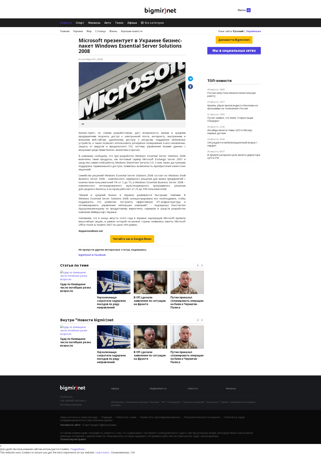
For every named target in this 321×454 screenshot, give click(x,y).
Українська (253, 31)
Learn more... (102, 452)
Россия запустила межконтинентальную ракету (231, 94)
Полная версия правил (73, 439)
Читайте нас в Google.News (132, 239)
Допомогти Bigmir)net (234, 40)
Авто (107, 23)
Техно (119, 23)
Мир (89, 31)
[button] (198, 265)
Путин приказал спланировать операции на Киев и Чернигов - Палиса (187, 302)
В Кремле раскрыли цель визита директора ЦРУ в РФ (233, 156)
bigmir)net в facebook (92, 254)
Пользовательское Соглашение (202, 417)
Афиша (132, 23)
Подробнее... (78, 449)
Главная (64, 31)
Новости (66, 23)
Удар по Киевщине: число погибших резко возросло (75, 287)
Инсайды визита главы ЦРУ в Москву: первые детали (229, 131)
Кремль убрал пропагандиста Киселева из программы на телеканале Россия (232, 107)
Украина (78, 31)
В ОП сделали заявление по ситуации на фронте (150, 300)
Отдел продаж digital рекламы (99, 424)
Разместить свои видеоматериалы (160, 417)
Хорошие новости (131, 31)
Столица (100, 31)
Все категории (154, 23)
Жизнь (113, 31)
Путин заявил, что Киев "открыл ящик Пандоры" (230, 119)
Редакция (106, 417)
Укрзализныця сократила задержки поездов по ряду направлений (111, 302)
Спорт (80, 23)
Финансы (94, 23)
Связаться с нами (126, 417)
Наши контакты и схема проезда (78, 417)
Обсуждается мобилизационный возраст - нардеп (233, 144)
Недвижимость (158, 388)
